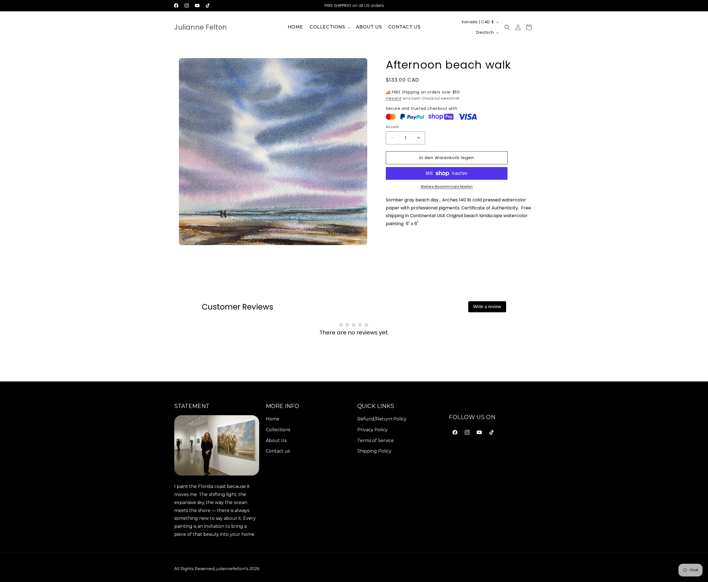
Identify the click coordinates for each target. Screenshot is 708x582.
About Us (276, 440)
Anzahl (392, 126)
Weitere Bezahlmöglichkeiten (447, 186)
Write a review (487, 306)
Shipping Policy (374, 451)
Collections (278, 429)
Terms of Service (375, 440)
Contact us (278, 451)
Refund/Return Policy (382, 419)
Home (272, 419)
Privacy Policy (372, 429)
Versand (394, 98)
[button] (329, 27)
